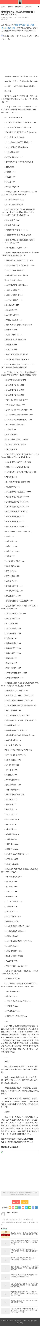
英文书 (3, 7)
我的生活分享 (20, 2)
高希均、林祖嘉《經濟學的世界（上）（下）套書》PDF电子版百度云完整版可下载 (24, 1251)
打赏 (25, 1202)
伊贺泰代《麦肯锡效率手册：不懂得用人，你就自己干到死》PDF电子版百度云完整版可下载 (24, 1293)
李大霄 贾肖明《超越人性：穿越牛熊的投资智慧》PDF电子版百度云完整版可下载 (24, 1233)
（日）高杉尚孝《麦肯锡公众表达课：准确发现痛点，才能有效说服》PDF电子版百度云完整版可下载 (24, 1310)
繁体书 (10, 7)
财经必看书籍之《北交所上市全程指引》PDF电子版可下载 (18, 13)
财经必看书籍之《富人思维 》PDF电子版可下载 (19, 1219)
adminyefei (14, 1213)
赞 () (16, 1202)
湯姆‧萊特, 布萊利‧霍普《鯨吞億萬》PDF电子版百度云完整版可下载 (24, 1275)
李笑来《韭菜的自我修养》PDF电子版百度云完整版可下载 (24, 1301)
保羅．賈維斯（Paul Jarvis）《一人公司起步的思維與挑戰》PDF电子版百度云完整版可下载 (25, 1268)
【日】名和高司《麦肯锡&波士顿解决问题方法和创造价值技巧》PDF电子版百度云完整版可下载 (25, 1285)
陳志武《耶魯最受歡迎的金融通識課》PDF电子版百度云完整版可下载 (23, 1258)
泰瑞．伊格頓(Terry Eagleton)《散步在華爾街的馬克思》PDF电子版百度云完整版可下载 (24, 1242)
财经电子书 (25, 17)
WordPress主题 (25, 1321)
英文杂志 (28, 7)
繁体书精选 (19, 7)
